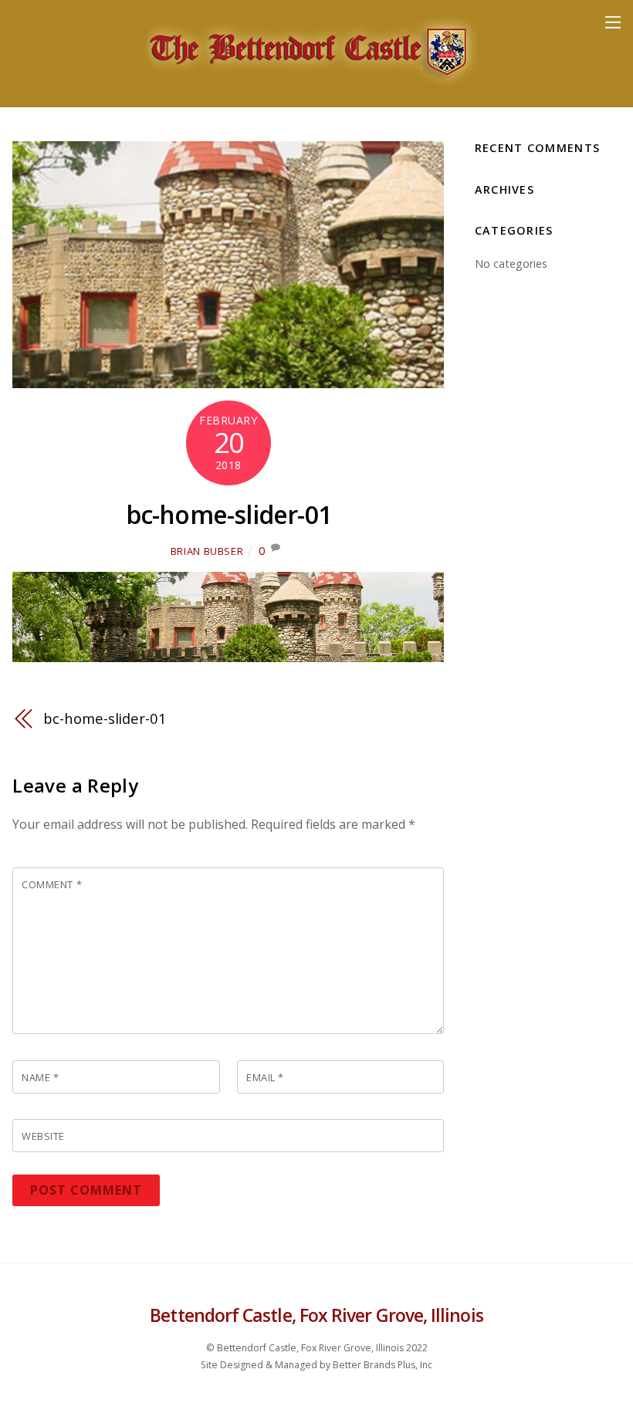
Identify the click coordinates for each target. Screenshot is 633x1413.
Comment (52, 884)
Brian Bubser (207, 551)
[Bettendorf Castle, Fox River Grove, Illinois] (313, 87)
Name (40, 1077)
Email (265, 1077)
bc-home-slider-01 (228, 514)
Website (43, 1136)
